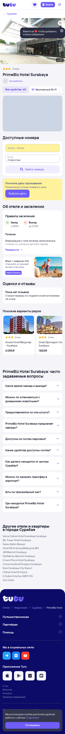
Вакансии (7, 689)
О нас (5, 686)
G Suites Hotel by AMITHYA (18, 576)
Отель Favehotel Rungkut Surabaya (22, 564)
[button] (34, 4)
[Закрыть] (61, 31)
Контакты (7, 693)
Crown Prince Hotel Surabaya (19, 560)
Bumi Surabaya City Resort (17, 568)
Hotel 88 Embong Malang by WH (21, 548)
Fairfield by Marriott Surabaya (19, 556)
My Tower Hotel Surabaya (17, 540)
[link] (13, 273)
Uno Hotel (8, 580)
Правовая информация (14, 697)
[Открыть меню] (60, 5)
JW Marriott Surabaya (15, 552)
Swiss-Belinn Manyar (14, 544)
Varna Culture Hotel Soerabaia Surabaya (24, 536)
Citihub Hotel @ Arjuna (15, 572)
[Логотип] (9, 5)
